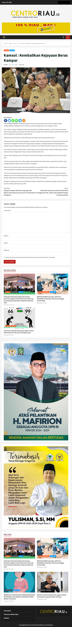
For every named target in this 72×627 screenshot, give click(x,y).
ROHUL (21, 292)
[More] (24, 120)
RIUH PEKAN (17, 590)
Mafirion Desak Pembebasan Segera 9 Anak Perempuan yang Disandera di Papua (52, 582)
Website (6, 250)
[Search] (63, 37)
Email (6, 243)
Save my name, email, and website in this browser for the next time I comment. (30, 257)
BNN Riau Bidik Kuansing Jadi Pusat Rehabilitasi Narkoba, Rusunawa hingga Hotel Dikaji (52, 284)
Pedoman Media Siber (11, 614)
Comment (7, 210)
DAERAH (6, 50)
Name (6, 236)
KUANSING (53, 292)
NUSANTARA (14, 292)
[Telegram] (20, 120)
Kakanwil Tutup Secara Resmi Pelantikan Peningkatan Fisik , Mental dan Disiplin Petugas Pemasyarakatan (52, 191)
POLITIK (49, 590)
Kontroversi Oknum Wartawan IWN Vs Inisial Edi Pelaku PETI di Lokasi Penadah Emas (19, 318)
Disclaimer (7, 611)
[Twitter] (9, 120)
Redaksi (6, 64)
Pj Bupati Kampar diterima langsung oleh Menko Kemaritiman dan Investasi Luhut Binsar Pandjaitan (20, 191)
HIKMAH (47, 292)
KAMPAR (12, 50)
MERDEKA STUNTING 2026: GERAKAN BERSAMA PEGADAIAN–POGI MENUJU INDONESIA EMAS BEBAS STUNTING (19, 582)
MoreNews (40, 625)
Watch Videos (68, 37)
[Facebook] (5, 120)
